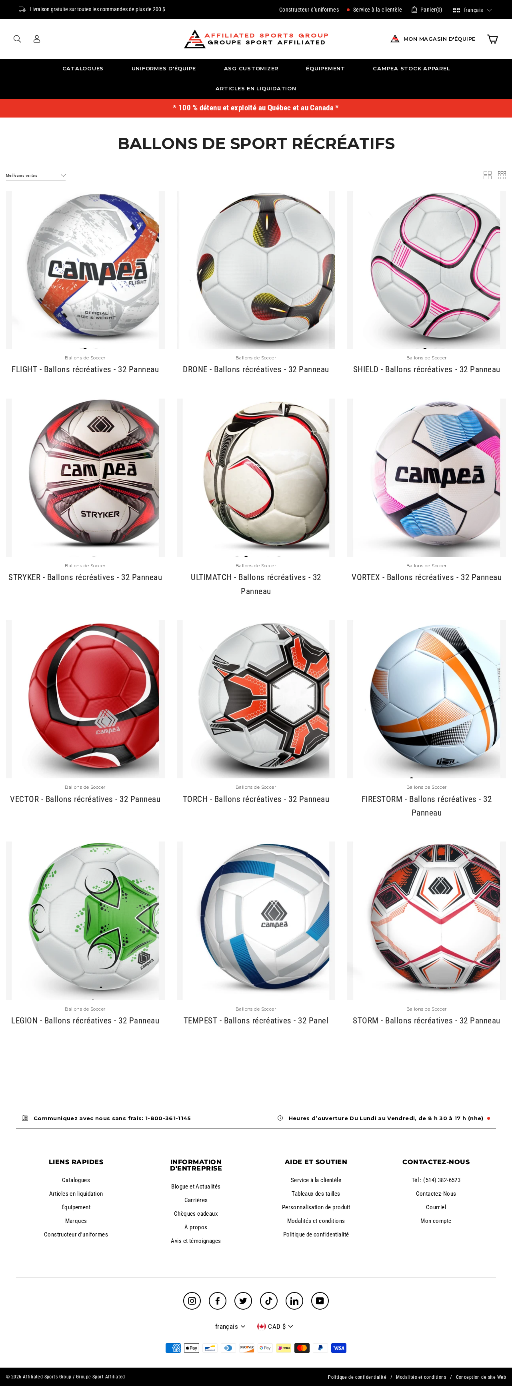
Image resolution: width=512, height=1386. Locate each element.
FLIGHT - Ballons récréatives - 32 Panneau (85, 369)
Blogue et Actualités (196, 1186)
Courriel (436, 1207)
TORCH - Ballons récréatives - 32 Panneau (256, 799)
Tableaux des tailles (316, 1193)
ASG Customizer (251, 69)
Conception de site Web (481, 1377)
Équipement (325, 69)
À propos (195, 1227)
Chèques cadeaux (196, 1213)
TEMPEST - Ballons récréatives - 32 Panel (256, 1020)
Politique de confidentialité (316, 1234)
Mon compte (435, 1220)
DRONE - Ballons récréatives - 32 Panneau (256, 369)
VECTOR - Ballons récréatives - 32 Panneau (85, 799)
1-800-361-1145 (168, 1118)
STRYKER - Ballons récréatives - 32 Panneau (85, 577)
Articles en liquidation (256, 89)
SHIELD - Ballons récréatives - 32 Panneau (426, 369)
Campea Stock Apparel (411, 69)
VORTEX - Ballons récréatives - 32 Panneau (427, 577)
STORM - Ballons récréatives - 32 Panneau (426, 1020)
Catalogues (83, 69)
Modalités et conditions (316, 1220)
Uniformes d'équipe (164, 69)
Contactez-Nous (436, 1193)
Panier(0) (431, 9)
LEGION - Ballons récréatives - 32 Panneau (85, 1020)
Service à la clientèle (377, 9)
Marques (76, 1220)
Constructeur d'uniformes (309, 9)
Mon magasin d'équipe (440, 39)
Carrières (196, 1200)
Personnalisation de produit (316, 1207)
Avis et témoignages (196, 1240)
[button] (472, 9)
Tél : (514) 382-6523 (436, 1180)
